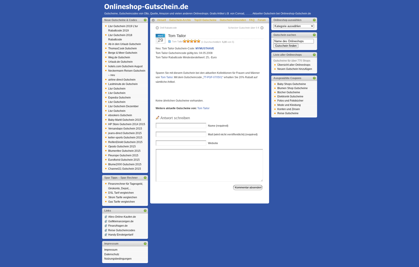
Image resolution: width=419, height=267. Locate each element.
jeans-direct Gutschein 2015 (125, 133)
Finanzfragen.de (118, 225)
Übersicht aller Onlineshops (293, 64)
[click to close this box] (145, 20)
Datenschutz (111, 254)
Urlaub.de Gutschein (120, 61)
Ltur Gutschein (116, 88)
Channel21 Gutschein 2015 (124, 168)
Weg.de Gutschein (119, 57)
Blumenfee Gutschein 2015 (124, 150)
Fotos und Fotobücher (290, 100)
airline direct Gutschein (122, 79)
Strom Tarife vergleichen (122, 197)
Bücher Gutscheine (288, 92)
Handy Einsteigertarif (120, 234)
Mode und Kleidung (289, 105)
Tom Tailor (177, 36)
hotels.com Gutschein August (125, 66)
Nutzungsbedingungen (118, 258)
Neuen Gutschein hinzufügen (294, 69)
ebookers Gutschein (120, 115)
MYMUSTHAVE (205, 48)
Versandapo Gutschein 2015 (125, 128)
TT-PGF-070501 (212, 77)
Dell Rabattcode (168, 27)
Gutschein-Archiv (180, 20)
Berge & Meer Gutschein (122, 52)
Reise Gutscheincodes (121, 230)
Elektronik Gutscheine (290, 96)
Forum (262, 20)
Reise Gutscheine (288, 113)
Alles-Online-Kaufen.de (122, 216)
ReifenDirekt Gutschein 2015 (125, 142)
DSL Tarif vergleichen (121, 192)
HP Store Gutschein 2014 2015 (126, 124)
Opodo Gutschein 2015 (122, 146)
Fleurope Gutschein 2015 (123, 155)
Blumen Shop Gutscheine (292, 88)
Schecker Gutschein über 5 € (243, 27)
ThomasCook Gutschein (122, 48)
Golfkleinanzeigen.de (121, 221)
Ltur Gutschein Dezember (123, 106)
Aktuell (161, 20)
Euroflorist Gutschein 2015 (124, 159)
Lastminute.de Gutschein (123, 84)
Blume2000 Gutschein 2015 (124, 164)
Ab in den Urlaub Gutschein (124, 44)
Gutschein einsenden (233, 20)
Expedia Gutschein (119, 97)
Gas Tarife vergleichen (121, 201)
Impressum (110, 249)
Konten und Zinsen (288, 109)
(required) (218, 125)
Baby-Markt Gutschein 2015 (124, 119)
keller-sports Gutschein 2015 (125, 137)
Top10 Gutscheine (205, 20)
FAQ (251, 20)
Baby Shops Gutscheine (291, 84)
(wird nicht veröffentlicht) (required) (233, 134)
